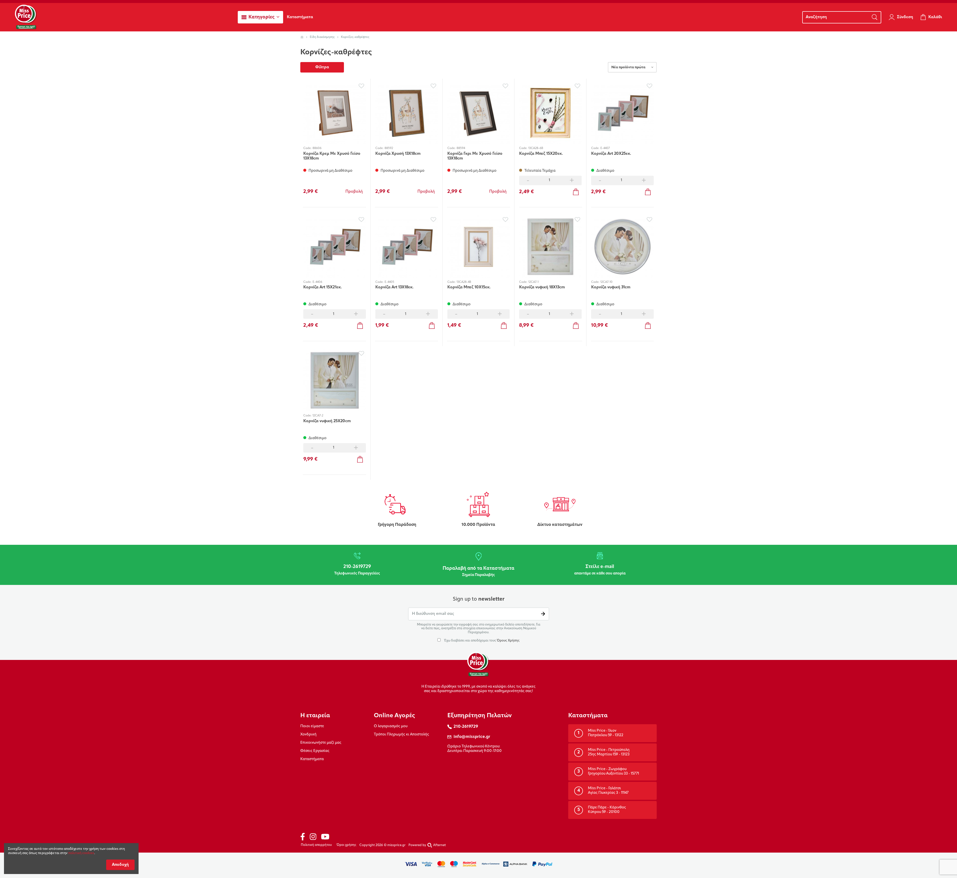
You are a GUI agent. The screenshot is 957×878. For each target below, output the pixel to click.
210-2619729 (466, 726)
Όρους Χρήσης (508, 640)
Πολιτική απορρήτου (316, 845)
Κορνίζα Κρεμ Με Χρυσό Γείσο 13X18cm (331, 156)
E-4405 (389, 282)
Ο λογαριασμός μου (390, 726)
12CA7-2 (318, 415)
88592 (389, 148)
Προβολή (354, 192)
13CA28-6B (535, 148)
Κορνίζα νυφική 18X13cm (542, 287)
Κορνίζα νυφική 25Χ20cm (327, 421)
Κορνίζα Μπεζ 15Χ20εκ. (541, 154)
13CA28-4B (464, 282)
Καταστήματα (312, 759)
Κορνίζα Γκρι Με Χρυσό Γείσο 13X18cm (474, 156)
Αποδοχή (120, 865)
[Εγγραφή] (543, 614)
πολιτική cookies (81, 853)
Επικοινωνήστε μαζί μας (320, 743)
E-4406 (317, 282)
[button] (260, 17)
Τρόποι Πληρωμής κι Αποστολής (401, 734)
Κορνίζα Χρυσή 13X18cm (398, 154)
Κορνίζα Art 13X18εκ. (394, 287)
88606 (317, 148)
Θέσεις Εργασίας (314, 751)
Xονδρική (308, 734)
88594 (461, 148)
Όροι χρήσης (346, 845)
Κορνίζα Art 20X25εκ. (611, 154)
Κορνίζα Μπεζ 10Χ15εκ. (468, 287)
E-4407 (605, 148)
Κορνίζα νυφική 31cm (611, 287)
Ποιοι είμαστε (312, 726)
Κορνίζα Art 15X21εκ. (322, 287)
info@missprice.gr (472, 737)
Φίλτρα (322, 67)
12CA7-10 (606, 282)
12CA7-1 (533, 282)
